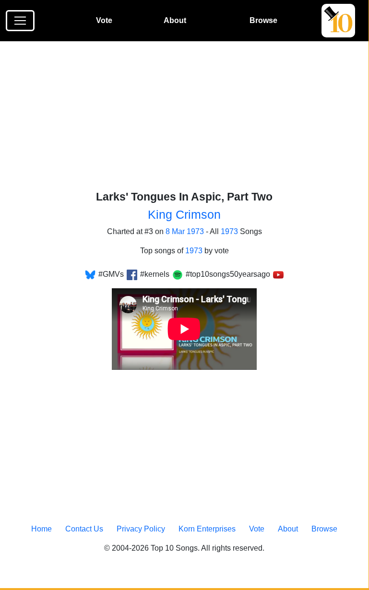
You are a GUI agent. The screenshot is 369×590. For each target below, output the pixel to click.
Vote (104, 20)
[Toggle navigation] (20, 20)
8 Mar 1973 (185, 231)
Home (41, 529)
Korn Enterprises (207, 529)
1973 (229, 231)
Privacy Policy (141, 529)
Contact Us (84, 529)
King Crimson (184, 214)
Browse (263, 20)
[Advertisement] (190, 119)
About (175, 20)
